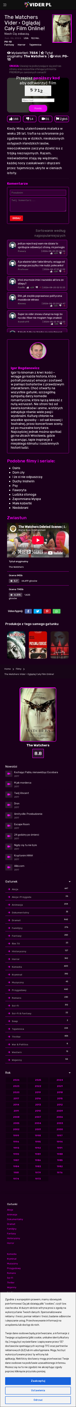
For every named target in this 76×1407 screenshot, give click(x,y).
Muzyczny (18, 982)
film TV (16, 943)
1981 (16, 1172)
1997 (60, 1135)
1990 (16, 1154)
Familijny (17, 928)
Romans (16, 998)
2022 (38, 1086)
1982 (60, 1166)
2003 (60, 1123)
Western (17, 1052)
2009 (60, 1110)
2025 (38, 1080)
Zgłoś (64, 119)
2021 (60, 1086)
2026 (16, 1080)
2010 (38, 1110)
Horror (21, 45)
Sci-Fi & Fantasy (21, 1013)
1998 (38, 1135)
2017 (16, 1098)
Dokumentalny (20, 912)
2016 (38, 1098)
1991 (59, 1148)
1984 (16, 1166)
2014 (16, 1104)
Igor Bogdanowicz (25, 368)
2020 (16, 1092)
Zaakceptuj (38, 1380)
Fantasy (9, 45)
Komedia (17, 967)
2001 (38, 1129)
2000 (60, 1129)
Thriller (16, 1036)
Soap (15, 1021)
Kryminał (17, 974)
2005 (16, 1123)
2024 (60, 1080)
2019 (38, 1092)
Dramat (16, 920)
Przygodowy (19, 990)
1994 (60, 1141)
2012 (60, 1104)
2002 (16, 1129)
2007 (38, 1117)
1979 (38, 1172)
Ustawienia (38, 1390)
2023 (16, 1086)
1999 (16, 1135)
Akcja (15, 889)
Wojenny (17, 1060)
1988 (60, 1154)
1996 (16, 1141)
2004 (38, 1123)
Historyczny (19, 951)
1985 (60, 1160)
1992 (38, 1148)
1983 (38, 1166)
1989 (38, 1154)
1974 (16, 1178)
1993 (16, 1148)
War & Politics (20, 1044)
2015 (60, 1098)
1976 (60, 1172)
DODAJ (16, 218)
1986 (38, 1160)
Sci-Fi (15, 1005)
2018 (60, 1092)
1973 (38, 1178)
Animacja (17, 904)
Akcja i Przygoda (21, 897)
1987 (16, 1160)
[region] (38, 1349)
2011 (16, 1110)
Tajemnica (35, 45)
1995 (38, 1141)
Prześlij (38, 108)
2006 (60, 1117)
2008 (16, 1117)
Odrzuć (38, 1400)
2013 (38, 1104)
